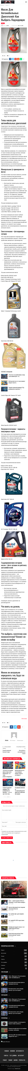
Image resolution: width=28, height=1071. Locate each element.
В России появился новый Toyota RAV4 (14, 896)
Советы (3, 959)
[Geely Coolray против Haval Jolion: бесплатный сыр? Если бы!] (4, 935)
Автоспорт (3, 953)
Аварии (3, 968)
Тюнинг (2, 956)
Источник (24, 718)
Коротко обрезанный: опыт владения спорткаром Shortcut (17, 908)
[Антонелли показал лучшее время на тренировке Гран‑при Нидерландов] (4, 984)
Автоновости (20, 1051)
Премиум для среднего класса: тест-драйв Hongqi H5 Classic (17, 927)
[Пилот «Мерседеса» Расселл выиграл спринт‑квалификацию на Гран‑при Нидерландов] (4, 977)
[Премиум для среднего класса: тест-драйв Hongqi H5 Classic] (4, 928)
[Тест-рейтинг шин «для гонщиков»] (4, 915)
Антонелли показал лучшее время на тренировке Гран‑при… (17, 983)
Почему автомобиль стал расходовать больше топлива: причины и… (17, 1022)
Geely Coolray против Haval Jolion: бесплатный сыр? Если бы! (16, 934)
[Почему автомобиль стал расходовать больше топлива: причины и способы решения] (4, 1023)
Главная (6, 1051)
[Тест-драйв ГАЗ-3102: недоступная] (4, 922)
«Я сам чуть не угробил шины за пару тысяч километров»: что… (17, 375)
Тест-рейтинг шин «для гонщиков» (16, 914)
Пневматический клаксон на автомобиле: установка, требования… (18, 1029)
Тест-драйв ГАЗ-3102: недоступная (16, 920)
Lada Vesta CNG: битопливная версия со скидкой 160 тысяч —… (17, 1035)
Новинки (14, 893)
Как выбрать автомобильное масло (21, 752)
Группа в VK (22, 1060)
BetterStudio (17, 1068)
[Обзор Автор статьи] (14, 735)
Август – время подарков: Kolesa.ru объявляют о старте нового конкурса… (17, 901)
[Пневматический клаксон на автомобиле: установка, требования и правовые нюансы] (4, 1030)
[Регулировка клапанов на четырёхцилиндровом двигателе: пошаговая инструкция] (20, 782)
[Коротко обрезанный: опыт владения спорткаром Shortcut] (4, 908)
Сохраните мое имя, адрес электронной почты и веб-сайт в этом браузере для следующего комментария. (14, 833)
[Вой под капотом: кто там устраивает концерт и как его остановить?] (4, 382)
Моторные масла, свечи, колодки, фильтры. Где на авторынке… (16, 989)
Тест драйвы (4, 962)
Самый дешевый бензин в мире (7, 751)
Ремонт (3, 23)
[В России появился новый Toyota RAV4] (14, 889)
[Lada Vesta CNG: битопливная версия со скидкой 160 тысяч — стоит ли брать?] (4, 1036)
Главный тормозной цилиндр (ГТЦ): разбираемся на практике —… (16, 388)
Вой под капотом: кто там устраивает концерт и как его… (17, 381)
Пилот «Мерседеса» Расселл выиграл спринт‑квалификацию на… (17, 976)
